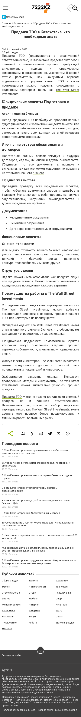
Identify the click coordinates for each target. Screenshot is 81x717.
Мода (59, 610)
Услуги (33, 616)
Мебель (33, 598)
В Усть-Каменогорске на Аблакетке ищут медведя (31, 513)
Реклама (7, 628)
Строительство (11, 592)
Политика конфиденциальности (19, 710)
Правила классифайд (65, 710)
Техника (33, 580)
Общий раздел (10, 580)
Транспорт (62, 586)
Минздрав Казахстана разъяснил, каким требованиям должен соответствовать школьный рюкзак (38, 549)
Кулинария (8, 616)
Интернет (34, 604)
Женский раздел (11, 604)
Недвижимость (38, 586)
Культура (61, 604)
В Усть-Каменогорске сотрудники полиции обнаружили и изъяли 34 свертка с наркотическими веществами (39, 562)
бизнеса (38, 173)
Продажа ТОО (12, 397)
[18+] (41, 8)
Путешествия (9, 622)
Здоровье (62, 580)
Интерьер (34, 610)
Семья (59, 616)
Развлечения (63, 592)
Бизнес (6, 598)
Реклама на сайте (11, 655)
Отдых (32, 592)
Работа (33, 622)
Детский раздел (65, 622)
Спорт (59, 598)
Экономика (8, 610)
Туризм (6, 586)
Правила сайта (45, 710)
